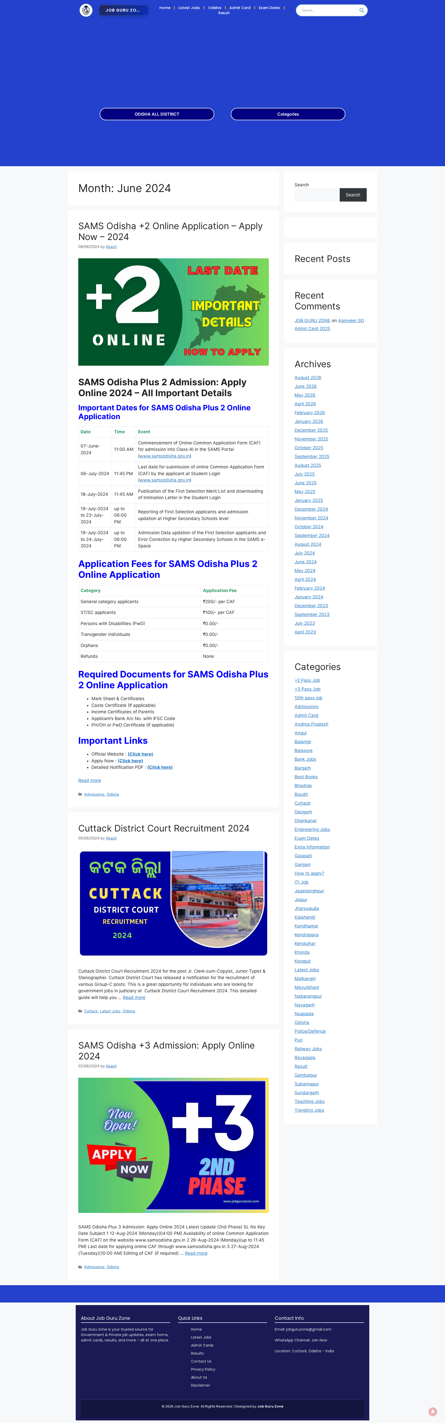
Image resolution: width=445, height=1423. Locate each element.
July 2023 (305, 623)
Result (224, 12)
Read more (89, 780)
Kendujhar (305, 943)
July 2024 (305, 553)
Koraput (303, 961)
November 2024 (311, 518)
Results (197, 1353)
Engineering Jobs (312, 829)
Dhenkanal (305, 820)
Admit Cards (202, 1345)
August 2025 (308, 465)
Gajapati (303, 855)
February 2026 (310, 412)
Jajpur (301, 899)
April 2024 (305, 579)
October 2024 (309, 526)
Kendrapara (307, 934)
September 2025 (312, 456)
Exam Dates (269, 7)
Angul (300, 733)
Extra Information (312, 847)
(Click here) (140, 754)
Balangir (303, 741)
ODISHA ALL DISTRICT (157, 114)
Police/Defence (310, 1031)
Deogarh (303, 811)
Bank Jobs (305, 759)
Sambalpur (306, 1075)
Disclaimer (200, 1385)
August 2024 (308, 544)
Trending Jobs (309, 1110)
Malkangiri (305, 978)
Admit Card (240, 7)
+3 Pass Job (308, 689)
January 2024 (309, 596)
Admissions (94, 794)
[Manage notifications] (433, 1412)
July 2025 (305, 474)
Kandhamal (306, 926)
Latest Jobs (189, 7)
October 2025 (309, 447)
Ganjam (303, 864)
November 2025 (311, 439)
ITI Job (302, 882)
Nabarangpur (308, 996)
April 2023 (305, 632)
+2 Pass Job (307, 680)
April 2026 (305, 403)
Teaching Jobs (310, 1101)
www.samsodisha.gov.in (165, 456)
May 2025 (305, 491)
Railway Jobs (308, 1048)
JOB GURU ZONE (312, 320)
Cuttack (91, 1011)
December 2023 (311, 605)
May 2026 (305, 395)
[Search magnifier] (361, 10)
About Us (199, 1377)
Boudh (301, 794)
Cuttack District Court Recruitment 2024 (164, 828)
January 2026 (309, 421)
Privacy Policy (203, 1369)
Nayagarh (305, 1005)
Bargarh (303, 768)
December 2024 (311, 509)
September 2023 (312, 614)
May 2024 (305, 570)
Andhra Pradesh (311, 724)
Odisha (214, 7)
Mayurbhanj (307, 987)
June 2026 (306, 386)
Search (302, 184)
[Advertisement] (222, 59)
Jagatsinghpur (309, 890)
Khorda (302, 952)
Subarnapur (307, 1083)
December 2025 (311, 430)
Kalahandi (305, 917)
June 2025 (305, 482)
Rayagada (305, 1057)
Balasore (304, 750)
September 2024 (312, 535)
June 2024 (306, 561)
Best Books (306, 776)
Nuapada (304, 1013)
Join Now (319, 1340)
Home (164, 7)
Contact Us (201, 1361)
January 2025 (309, 500)
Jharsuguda (307, 908)
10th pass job (308, 697)
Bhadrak (303, 785)
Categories (288, 114)
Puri (299, 1040)
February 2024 (310, 588)
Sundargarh (307, 1092)
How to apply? (309, 873)
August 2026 (308, 377)
